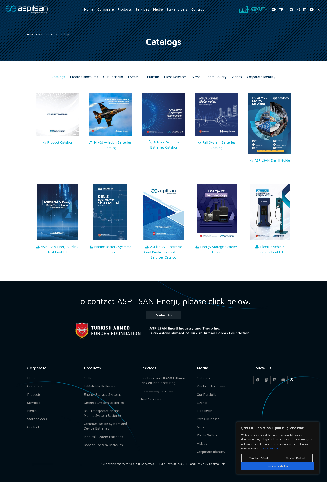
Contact (33, 427)
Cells (87, 378)
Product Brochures (84, 77)
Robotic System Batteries (103, 445)
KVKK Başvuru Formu (171, 463)
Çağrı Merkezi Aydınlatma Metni (207, 463)
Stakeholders (37, 419)
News (196, 77)
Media (32, 411)
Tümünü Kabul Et (277, 466)
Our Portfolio (113, 77)
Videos (237, 77)
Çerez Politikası (270, 448)
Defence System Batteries (104, 403)
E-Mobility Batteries (99, 386)
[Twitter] (318, 9)
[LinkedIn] (304, 9)
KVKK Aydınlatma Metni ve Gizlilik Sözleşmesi (128, 463)
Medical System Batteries (103, 437)
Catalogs (58, 77)
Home (32, 378)
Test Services (150, 399)
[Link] (27, 9)
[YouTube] (311, 9)
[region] (277, 448)
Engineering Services (156, 391)
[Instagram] (298, 9)
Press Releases (175, 77)
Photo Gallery (216, 77)
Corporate (35, 386)
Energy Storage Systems (102, 394)
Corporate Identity (261, 77)
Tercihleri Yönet (258, 457)
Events (133, 77)
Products (34, 394)
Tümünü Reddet (295, 457)
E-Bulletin (151, 77)
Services (33, 403)
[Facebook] (291, 9)
